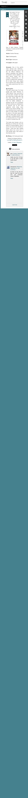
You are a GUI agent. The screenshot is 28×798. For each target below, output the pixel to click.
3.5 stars (14, 142)
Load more (14, 204)
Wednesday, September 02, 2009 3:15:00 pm (16, 168)
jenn (11, 153)
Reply (11, 162)
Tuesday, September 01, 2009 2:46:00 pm (16, 154)
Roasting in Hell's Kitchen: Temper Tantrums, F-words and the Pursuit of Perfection (14, 20)
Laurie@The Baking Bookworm (14, 140)
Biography (19, 142)
